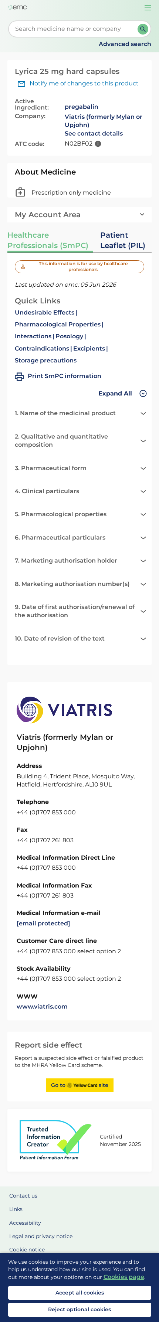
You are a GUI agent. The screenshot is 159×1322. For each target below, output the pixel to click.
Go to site (79, 1085)
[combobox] (74, 29)
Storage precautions (46, 360)
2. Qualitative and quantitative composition (61, 440)
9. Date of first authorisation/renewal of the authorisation (75, 611)
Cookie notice (27, 1249)
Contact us (23, 1195)
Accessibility (25, 1223)
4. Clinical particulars (47, 491)
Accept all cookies (79, 1292)
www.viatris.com (42, 1006)
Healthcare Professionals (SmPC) (47, 240)
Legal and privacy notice (40, 1236)
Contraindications (42, 348)
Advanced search (125, 44)
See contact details (94, 133)
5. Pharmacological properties (60, 514)
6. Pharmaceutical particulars (60, 537)
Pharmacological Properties (58, 324)
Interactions (33, 336)
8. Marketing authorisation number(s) (72, 583)
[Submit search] (143, 29)
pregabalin (81, 106)
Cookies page (124, 1276)
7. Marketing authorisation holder (66, 560)
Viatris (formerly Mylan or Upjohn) (103, 120)
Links (16, 1209)
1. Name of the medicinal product (65, 413)
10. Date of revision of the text (60, 638)
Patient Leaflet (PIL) (122, 240)
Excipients (89, 348)
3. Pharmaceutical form (51, 468)
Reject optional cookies (79, 1309)
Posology (69, 336)
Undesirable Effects (44, 312)
